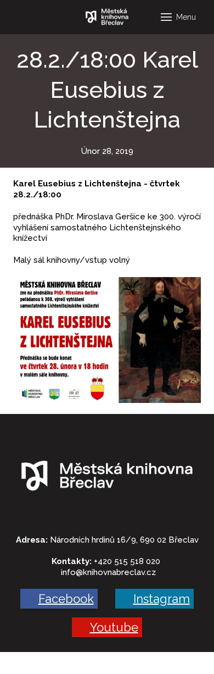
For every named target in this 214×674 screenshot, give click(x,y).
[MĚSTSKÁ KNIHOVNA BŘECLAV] (106, 17)
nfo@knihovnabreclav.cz (109, 572)
